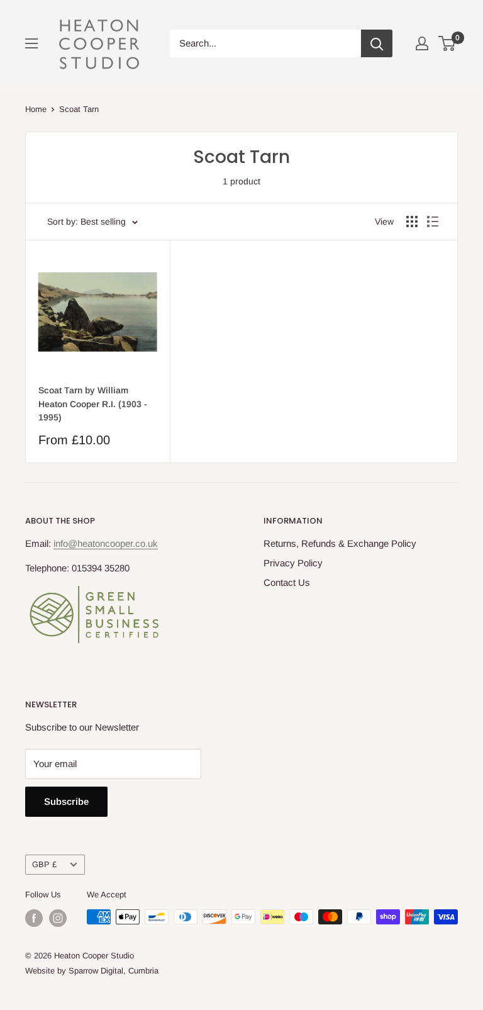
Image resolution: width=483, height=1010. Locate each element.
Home (36, 109)
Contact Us (287, 582)
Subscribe (66, 801)
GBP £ (44, 864)
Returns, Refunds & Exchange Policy (340, 543)
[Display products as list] (432, 221)
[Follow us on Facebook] (34, 918)
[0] (447, 43)
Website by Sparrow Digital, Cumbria (91, 970)
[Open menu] (31, 43)
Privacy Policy (293, 563)
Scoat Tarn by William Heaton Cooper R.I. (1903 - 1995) (92, 403)
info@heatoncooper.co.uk (105, 543)
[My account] (422, 43)
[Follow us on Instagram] (58, 918)
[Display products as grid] (412, 221)
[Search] (376, 43)
